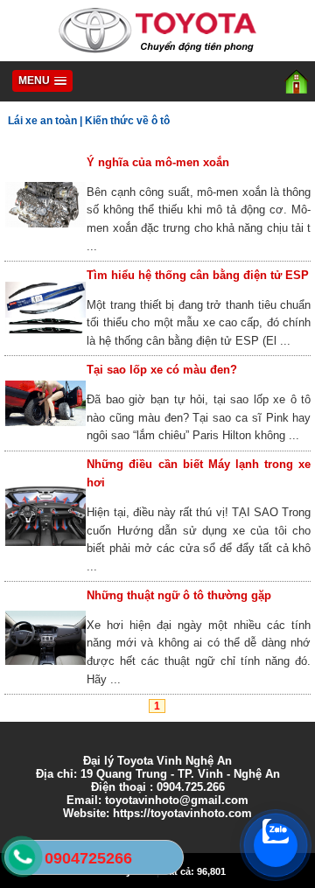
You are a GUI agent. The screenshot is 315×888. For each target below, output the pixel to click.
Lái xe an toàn (42, 121)
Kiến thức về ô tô (127, 121)
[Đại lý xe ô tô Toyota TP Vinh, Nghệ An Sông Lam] (157, 53)
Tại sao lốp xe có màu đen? (162, 369)
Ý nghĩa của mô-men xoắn (158, 162)
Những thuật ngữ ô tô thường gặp (179, 595)
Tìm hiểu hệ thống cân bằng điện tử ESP (198, 275)
